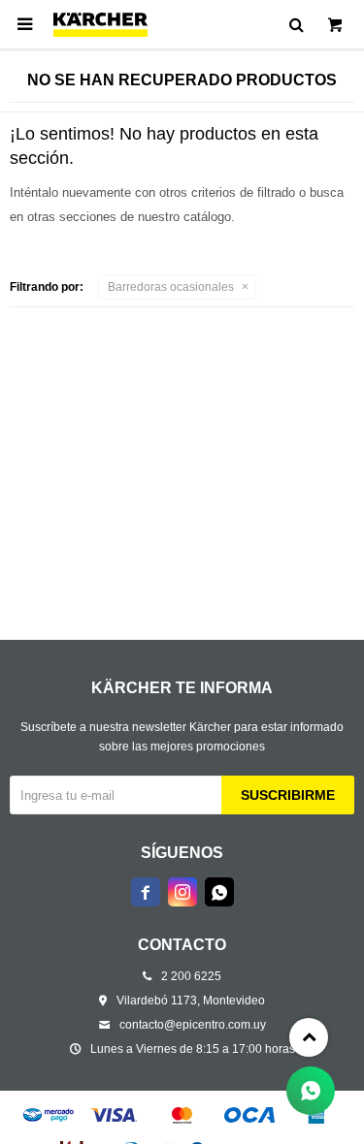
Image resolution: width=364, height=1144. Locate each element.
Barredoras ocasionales (171, 287)
